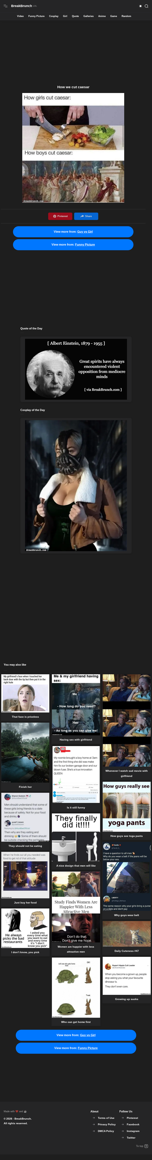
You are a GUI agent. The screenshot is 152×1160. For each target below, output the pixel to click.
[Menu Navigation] (5, 6)
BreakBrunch (22, 1118)
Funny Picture (36, 16)
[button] (140, 6)
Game (113, 16)
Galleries (88, 16)
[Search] (146, 6)
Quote (75, 16)
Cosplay (53, 16)
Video (20, 16)
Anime (102, 16)
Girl (65, 16)
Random (126, 16)
